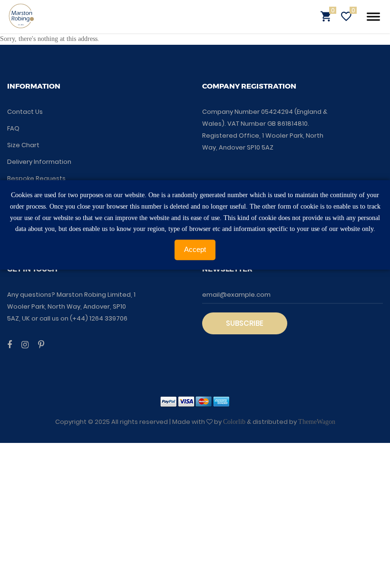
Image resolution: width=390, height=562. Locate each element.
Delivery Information (39, 161)
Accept (195, 249)
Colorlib (234, 421)
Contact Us (25, 111)
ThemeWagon (316, 421)
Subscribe (244, 323)
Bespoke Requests (36, 178)
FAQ (13, 128)
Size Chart (23, 145)
